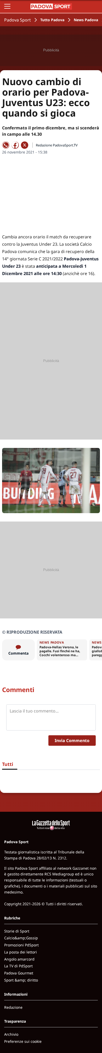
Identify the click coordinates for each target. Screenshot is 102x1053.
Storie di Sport (16, 931)
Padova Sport (17, 20)
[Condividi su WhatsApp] (5, 145)
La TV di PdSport (18, 965)
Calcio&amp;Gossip (21, 937)
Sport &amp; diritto (21, 980)
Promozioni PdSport (21, 944)
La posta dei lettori (20, 952)
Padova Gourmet (18, 972)
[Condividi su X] (24, 145)
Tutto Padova (52, 19)
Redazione (13, 1007)
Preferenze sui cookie (23, 1041)
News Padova (86, 19)
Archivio (11, 1034)
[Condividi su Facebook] (15, 145)
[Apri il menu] (7, 6)
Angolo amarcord (19, 959)
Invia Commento (72, 740)
